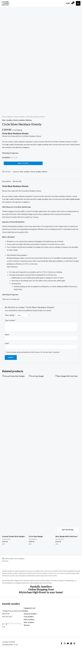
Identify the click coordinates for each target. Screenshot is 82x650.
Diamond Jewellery (30, 614)
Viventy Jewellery (19, 117)
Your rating (10, 315)
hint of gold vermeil (72, 199)
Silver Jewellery (7, 120)
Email (7, 343)
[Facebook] (61, 643)
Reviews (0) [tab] (17, 181)
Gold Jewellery (29, 617)
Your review (10, 320)
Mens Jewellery (29, 619)
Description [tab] (6, 181)
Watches (10, 117)
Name (7, 334)
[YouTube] (68, 643)
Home (4, 117)
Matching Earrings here (10, 153)
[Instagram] (65, 643)
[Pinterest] (71, 643)
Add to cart (23, 163)
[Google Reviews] (74, 643)
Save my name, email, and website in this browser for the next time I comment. (33, 352)
